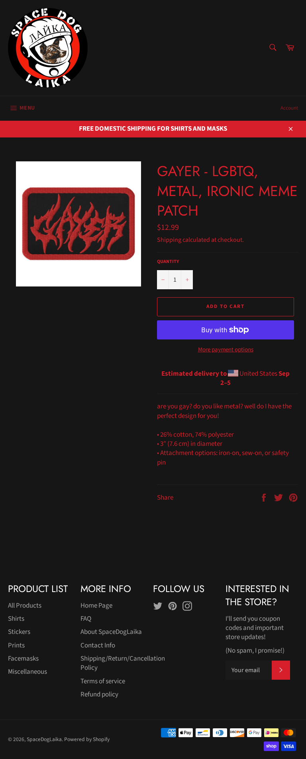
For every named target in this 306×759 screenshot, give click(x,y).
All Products (24, 605)
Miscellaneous (27, 672)
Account (289, 108)
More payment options (225, 350)
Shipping (169, 239)
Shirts (16, 619)
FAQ (85, 619)
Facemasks (23, 658)
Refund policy (99, 694)
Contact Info (97, 645)
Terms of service (102, 681)
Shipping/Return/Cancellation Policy (122, 663)
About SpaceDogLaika (111, 632)
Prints (16, 645)
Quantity (168, 262)
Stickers (19, 632)
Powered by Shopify (87, 739)
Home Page (96, 605)
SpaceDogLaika (44, 739)
